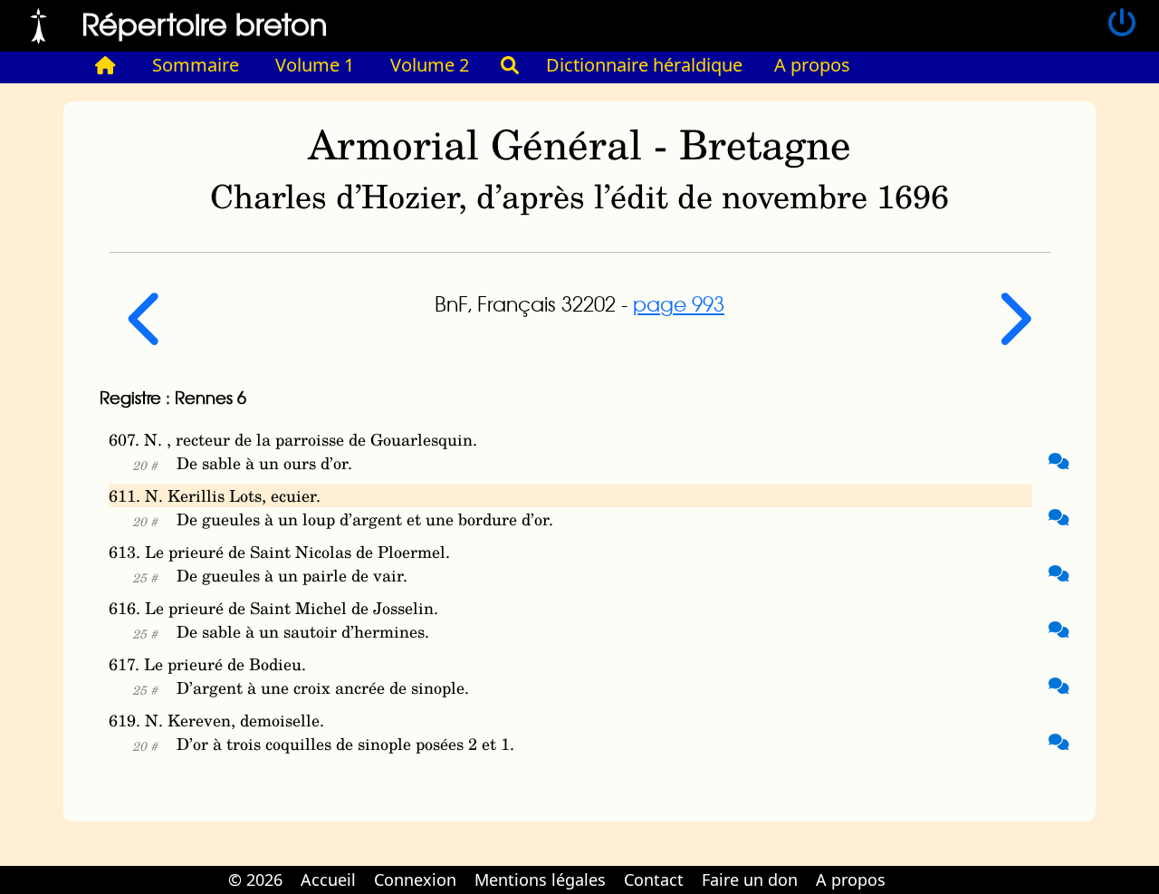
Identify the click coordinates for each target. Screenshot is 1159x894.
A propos (812, 65)
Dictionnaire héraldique (644, 65)
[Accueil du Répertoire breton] (105, 65)
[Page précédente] (147, 333)
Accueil (328, 879)
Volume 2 (429, 65)
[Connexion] (1121, 23)
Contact (654, 879)
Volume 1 (314, 65)
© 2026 (255, 879)
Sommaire (195, 65)
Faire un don (750, 879)
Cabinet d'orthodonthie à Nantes (906, 867)
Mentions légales (540, 879)
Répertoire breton (204, 23)
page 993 (678, 303)
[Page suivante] (1012, 333)
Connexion (415, 879)
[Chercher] (510, 65)
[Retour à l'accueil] (38, 23)
